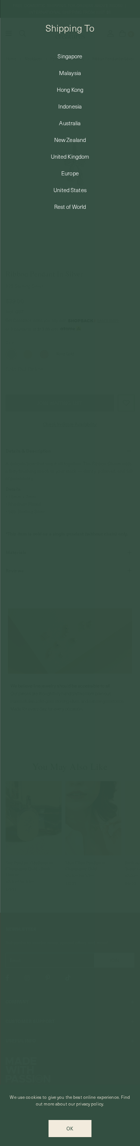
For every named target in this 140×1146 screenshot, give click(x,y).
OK (69, 1128)
